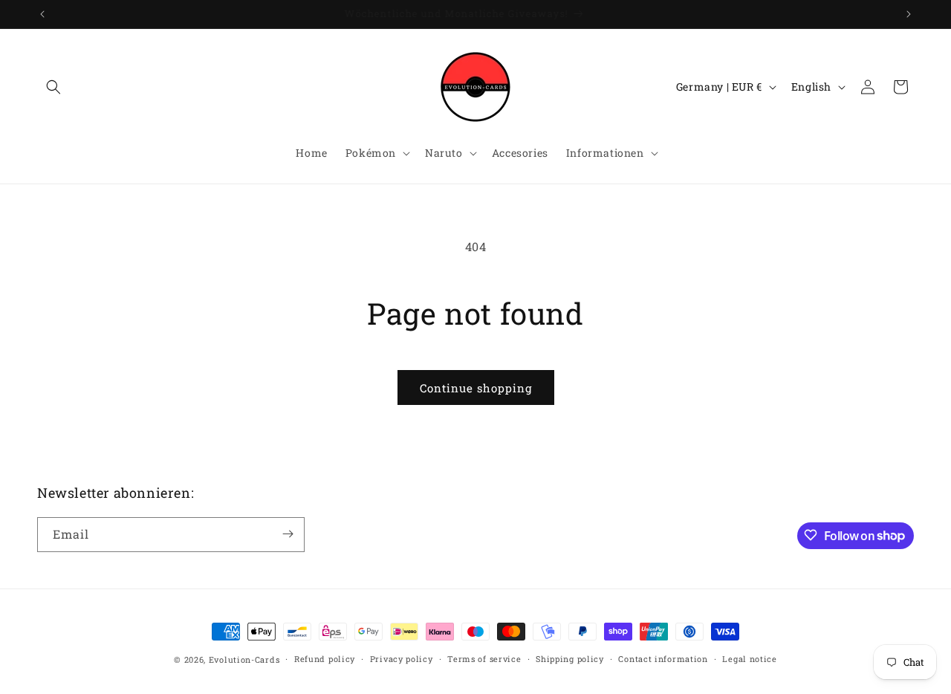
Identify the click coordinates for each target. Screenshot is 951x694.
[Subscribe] (287, 533)
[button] (53, 87)
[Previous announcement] (42, 14)
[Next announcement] (908, 14)
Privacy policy (401, 658)
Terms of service (484, 658)
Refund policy (324, 658)
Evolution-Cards (244, 659)
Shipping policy (570, 658)
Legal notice (749, 658)
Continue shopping (476, 387)
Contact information (662, 658)
